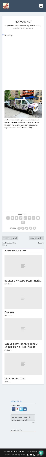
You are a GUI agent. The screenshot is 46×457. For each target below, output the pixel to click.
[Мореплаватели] (23, 364)
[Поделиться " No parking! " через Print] (23, 222)
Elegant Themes (19, 451)
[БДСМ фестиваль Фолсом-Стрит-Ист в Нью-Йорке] (23, 329)
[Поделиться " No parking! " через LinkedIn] (25, 218)
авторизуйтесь (16, 401)
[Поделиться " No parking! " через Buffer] (29, 218)
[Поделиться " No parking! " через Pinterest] (21, 218)
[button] (14, 410)
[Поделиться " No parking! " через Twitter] (12, 218)
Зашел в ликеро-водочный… (23, 280)
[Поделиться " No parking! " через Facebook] (8, 218)
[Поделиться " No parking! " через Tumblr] (16, 218)
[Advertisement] (23, 64)
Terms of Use (9, 455)
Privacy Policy (20, 455)
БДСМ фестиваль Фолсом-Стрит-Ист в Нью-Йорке (21, 345)
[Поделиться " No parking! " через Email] (38, 218)
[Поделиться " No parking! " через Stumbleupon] (34, 218)
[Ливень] (23, 298)
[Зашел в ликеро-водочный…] (23, 266)
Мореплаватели (15, 378)
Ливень (9, 312)
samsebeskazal (22, 25)
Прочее (16, 28)
